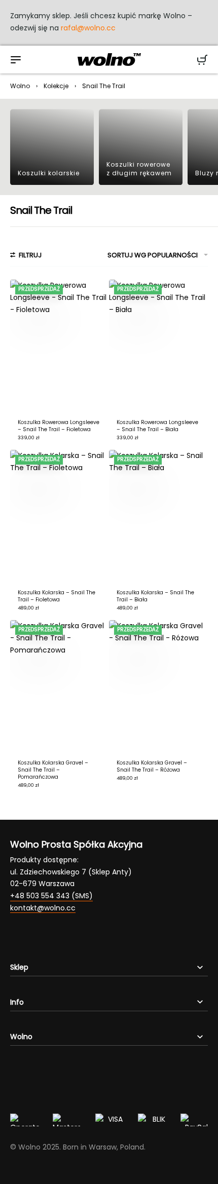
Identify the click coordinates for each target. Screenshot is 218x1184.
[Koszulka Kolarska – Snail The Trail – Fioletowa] (59, 516)
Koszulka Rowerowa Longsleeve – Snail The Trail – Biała (157, 425)
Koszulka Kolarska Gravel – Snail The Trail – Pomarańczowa (53, 770)
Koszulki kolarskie (49, 173)
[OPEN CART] (202, 59)
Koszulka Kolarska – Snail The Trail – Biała (155, 596)
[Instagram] (15, 938)
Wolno (20, 86)
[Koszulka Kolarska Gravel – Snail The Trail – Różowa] (158, 686)
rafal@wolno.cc (88, 28)
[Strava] (96, 938)
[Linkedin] (76, 938)
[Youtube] (56, 938)
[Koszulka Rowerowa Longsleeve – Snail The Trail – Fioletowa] (59, 345)
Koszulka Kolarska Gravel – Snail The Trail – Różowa (152, 766)
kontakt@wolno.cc (43, 908)
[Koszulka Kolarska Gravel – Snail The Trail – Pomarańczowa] (59, 686)
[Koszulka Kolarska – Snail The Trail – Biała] (158, 516)
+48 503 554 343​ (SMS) (51, 896)
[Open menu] (15, 60)
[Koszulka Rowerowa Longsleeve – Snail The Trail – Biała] (158, 345)
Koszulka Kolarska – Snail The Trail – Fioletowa (56, 596)
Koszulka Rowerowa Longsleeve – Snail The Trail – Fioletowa (58, 425)
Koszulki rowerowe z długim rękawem (139, 168)
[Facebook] (35, 938)
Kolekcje (56, 86)
